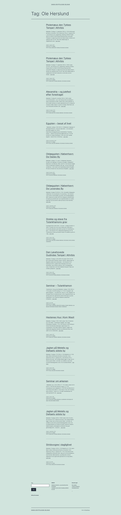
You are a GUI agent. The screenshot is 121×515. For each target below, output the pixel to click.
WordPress (87, 510)
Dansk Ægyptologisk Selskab (60, 4)
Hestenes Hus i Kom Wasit (60, 317)
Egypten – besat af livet (58, 123)
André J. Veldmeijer (52, 305)
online (70, 240)
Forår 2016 (53, 370)
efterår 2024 (51, 112)
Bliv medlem (74, 485)
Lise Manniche (63, 399)
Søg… (32, 482)
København (60, 80)
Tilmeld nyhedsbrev (76, 486)
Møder (54, 46)
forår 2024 (53, 143)
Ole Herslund (62, 47)
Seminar (60, 306)
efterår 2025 (54, 47)
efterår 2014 (54, 464)
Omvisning (67, 143)
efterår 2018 (58, 305)
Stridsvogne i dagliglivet (59, 444)
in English (66, 305)
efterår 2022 (51, 208)
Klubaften (55, 337)
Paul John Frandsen (52, 400)
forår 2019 (51, 274)
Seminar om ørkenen (57, 381)
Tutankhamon (48, 241)
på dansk (66, 47)
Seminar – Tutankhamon (59, 285)
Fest (54, 112)
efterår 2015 (51, 433)
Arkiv (54, 463)
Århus (50, 47)
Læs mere (58, 41)
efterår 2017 (51, 337)
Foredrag (58, 47)
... (72, 490)
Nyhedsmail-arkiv (75, 487)
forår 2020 (53, 240)
